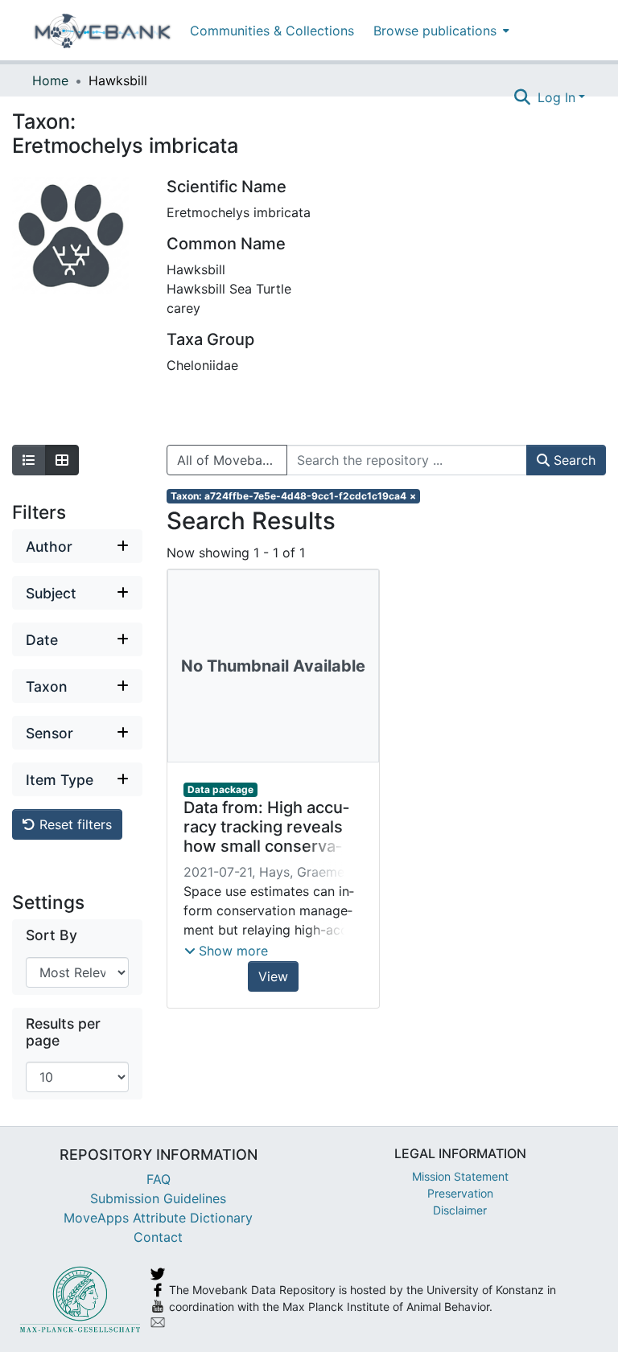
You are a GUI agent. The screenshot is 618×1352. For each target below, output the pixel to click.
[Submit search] (523, 97)
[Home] (102, 30)
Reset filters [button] (73, 824)
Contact (158, 1237)
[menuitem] (439, 30)
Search (572, 460)
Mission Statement (460, 1176)
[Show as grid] (62, 460)
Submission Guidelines (158, 1198)
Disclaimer (460, 1210)
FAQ (158, 1179)
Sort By (51, 935)
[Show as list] (29, 460)
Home (50, 80)
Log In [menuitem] (556, 97)
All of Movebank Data (232, 460)
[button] (226, 950)
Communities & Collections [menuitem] (272, 31)
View (273, 976)
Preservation (460, 1193)
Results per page (63, 1032)
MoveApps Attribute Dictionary (158, 1218)
